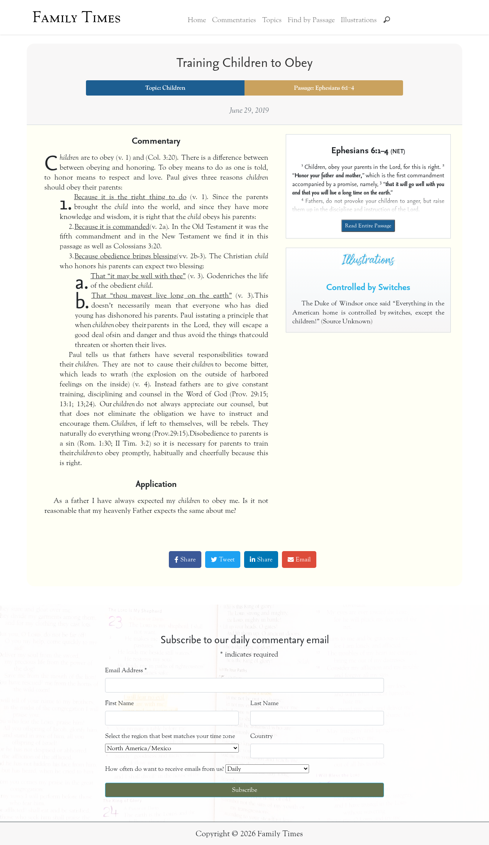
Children (173, 88)
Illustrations (359, 20)
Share (188, 559)
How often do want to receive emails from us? (164, 768)
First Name (119, 703)
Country (261, 736)
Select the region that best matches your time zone (170, 736)
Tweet (227, 559)
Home (197, 20)
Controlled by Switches (368, 286)
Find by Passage (311, 20)
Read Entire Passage (368, 225)
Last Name (264, 703)
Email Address (126, 670)
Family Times (76, 17)
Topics (272, 20)
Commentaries (234, 20)
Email (303, 559)
